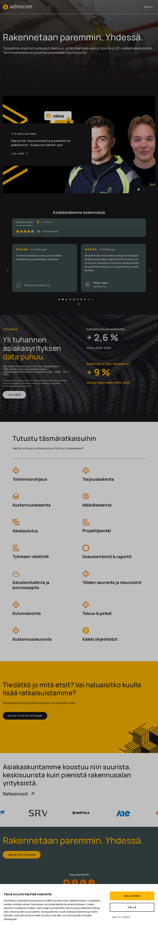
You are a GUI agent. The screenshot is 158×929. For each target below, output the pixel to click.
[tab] (59, 299)
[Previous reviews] (8, 270)
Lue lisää (17, 153)
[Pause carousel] (79, 304)
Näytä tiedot (121, 917)
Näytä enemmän (95, 276)
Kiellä (132, 907)
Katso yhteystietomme (25, 715)
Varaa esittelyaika (21, 854)
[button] (139, 189)
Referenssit (15, 794)
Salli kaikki (132, 895)
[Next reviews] (150, 270)
